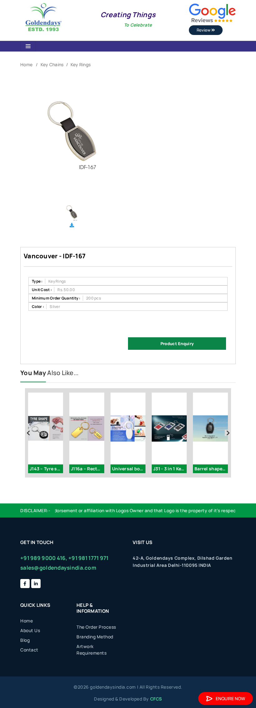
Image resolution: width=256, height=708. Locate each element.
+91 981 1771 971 (88, 558)
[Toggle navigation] (28, 46)
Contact (29, 650)
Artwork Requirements (91, 649)
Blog (25, 640)
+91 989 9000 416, (43, 558)
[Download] (72, 225)
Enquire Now (230, 698)
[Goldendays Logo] (44, 17)
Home (26, 64)
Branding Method (94, 637)
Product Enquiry (177, 343)
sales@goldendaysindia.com (58, 567)
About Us (30, 630)
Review (204, 30)
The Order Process (96, 627)
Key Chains (52, 64)
